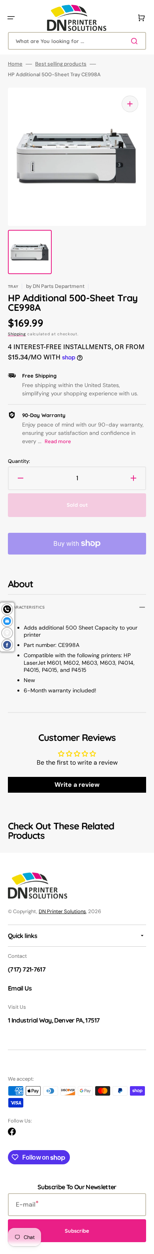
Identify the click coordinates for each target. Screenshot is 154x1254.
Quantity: (19, 461)
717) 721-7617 (27, 969)
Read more (58, 441)
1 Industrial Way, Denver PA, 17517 (54, 1020)
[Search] (136, 41)
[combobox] (77, 41)
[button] (11, 17)
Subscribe (77, 1231)
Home (15, 64)
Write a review (77, 784)
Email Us (20, 988)
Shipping (17, 334)
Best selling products (60, 64)
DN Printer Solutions (62, 911)
